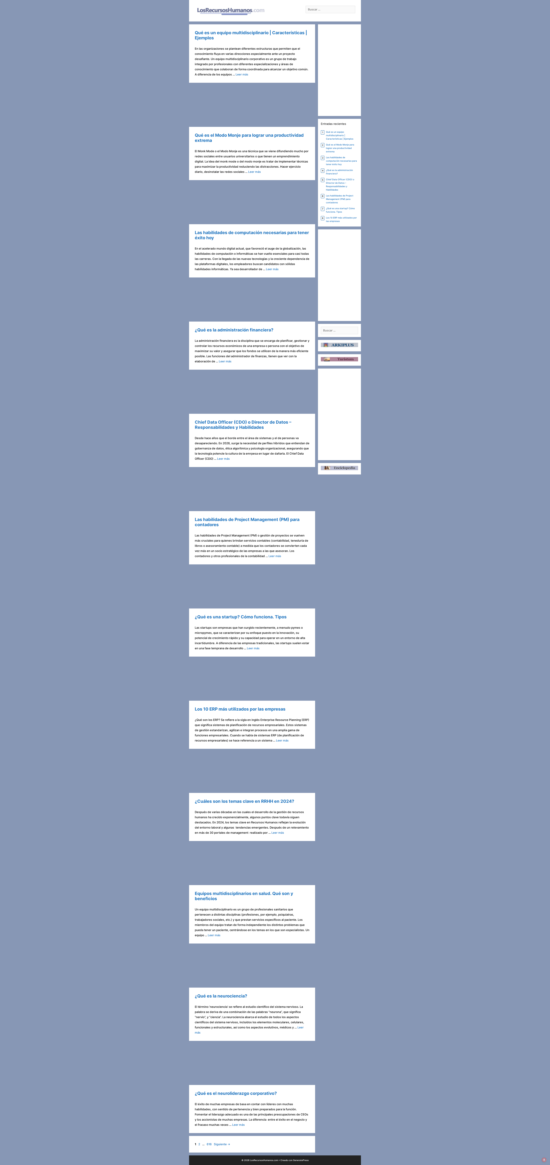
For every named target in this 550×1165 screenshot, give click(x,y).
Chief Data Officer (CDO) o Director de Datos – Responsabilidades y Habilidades (243, 424)
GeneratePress (301, 1160)
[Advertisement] (252, 106)
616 (209, 1144)
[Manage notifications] (544, 1160)
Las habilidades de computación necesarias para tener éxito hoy (341, 161)
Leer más (242, 74)
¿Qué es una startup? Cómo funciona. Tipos (241, 616)
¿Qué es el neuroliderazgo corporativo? (236, 1093)
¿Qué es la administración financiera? (234, 329)
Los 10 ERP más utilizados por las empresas (240, 709)
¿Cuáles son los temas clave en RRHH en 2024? (244, 801)
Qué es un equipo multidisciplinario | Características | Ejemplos (339, 135)
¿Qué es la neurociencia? (221, 995)
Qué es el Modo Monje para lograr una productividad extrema (340, 148)
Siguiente (222, 1144)
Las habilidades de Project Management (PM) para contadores (339, 199)
